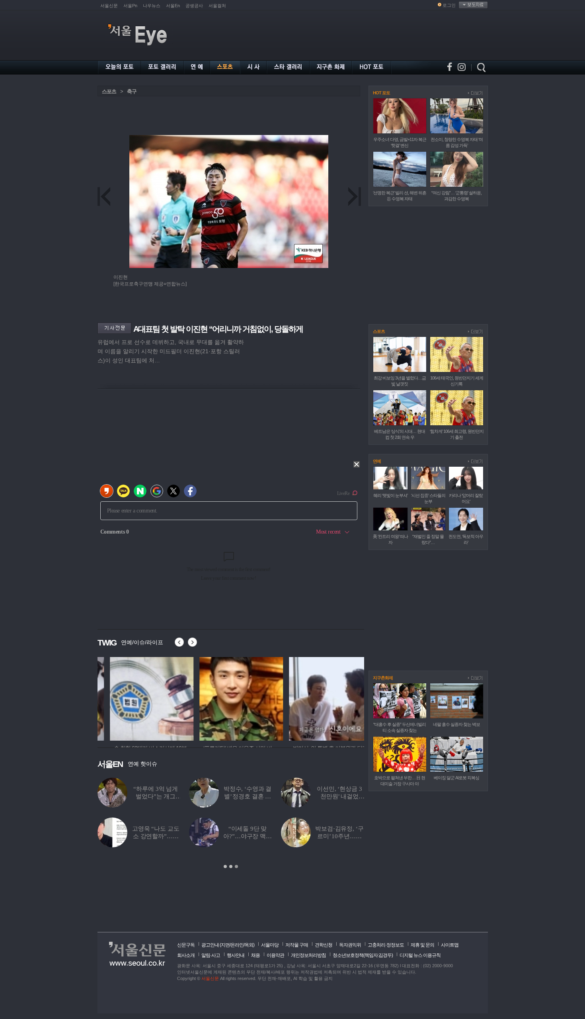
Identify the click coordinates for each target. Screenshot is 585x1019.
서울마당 (270, 945)
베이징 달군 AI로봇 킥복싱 (456, 777)
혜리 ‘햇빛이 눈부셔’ (390, 495)
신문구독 (186, 945)
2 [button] (230, 866)
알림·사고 (210, 955)
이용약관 (275, 955)
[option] (139, 697)
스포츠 (109, 91)
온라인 (237, 945)
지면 (225, 945)
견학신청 (323, 945)
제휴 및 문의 (422, 945)
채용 (255, 955)
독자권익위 (350, 945)
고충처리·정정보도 (386, 945)
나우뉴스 (151, 5)
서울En (173, 5)
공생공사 (194, 5)
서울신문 (109, 5)
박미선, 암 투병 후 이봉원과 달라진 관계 (339, 796)
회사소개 (186, 955)
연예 (377, 461)
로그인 (449, 5)
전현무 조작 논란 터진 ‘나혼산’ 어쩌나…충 (155, 836)
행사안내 (235, 955)
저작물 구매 (296, 945)
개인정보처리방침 (308, 955)
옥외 (248, 945)
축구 (131, 91)
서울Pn (130, 5)
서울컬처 (217, 5)
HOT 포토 (381, 92)
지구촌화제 (383, 677)
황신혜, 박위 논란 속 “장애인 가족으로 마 (339, 836)
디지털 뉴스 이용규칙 (420, 955)
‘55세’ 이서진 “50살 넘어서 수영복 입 (247, 796)
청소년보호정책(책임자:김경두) (363, 955)
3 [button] (236, 866)
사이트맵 (449, 945)
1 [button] (225, 866)
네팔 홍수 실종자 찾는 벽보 (456, 724)
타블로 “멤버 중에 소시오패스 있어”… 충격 (155, 796)
